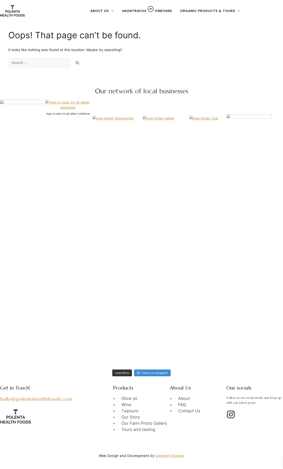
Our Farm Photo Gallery (144, 423)
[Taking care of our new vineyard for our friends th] (177, 183)
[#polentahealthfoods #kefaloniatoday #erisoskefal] (34, 265)
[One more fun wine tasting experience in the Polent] (105, 346)
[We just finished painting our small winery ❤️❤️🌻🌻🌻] (34, 224)
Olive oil (129, 398)
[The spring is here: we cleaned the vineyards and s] (34, 306)
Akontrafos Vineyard (147, 11)
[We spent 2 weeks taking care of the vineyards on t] (105, 306)
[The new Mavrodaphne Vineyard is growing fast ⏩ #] (34, 346)
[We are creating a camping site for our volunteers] (248, 306)
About (184, 398)
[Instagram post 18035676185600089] (248, 265)
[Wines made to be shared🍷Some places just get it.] (105, 224)
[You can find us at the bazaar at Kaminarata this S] (248, 224)
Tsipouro (129, 410)
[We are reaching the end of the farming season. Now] (34, 183)
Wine (126, 404)
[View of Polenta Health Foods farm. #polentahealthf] (248, 346)
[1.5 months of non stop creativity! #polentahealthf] (105, 183)
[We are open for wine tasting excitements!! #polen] (177, 224)
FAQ (182, 404)
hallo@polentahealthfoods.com (36, 399)
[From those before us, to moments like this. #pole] (177, 265)
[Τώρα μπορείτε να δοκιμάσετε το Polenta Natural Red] (105, 265)
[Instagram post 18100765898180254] (248, 183)
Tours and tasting (138, 429)
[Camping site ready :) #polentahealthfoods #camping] (177, 306)
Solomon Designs (169, 456)
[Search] (77, 63)
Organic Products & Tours (207, 11)
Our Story (130, 417)
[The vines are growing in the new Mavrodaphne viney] (177, 346)
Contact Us (189, 410)
